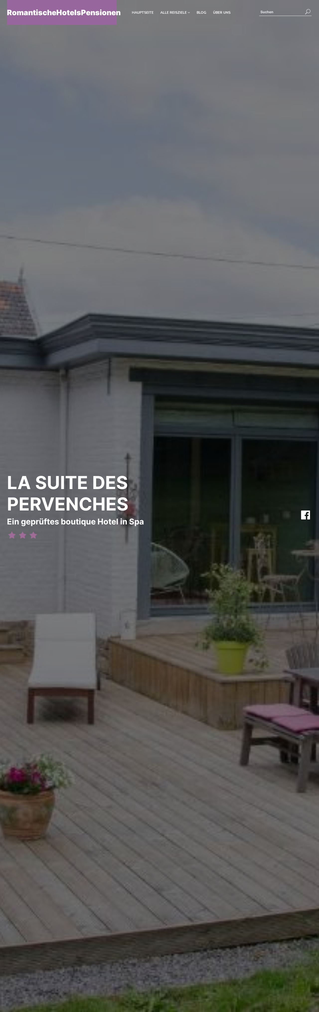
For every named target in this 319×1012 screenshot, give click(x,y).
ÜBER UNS (222, 12)
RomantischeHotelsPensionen (62, 12)
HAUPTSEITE (143, 12)
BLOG (201, 12)
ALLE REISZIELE (174, 12)
